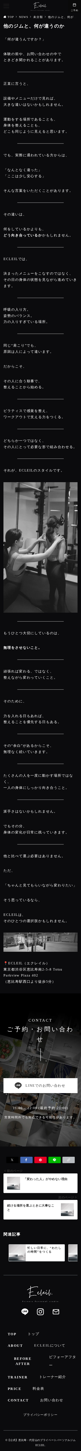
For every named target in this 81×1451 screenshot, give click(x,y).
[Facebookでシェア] (26, 1160)
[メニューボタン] (6, 6)
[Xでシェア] (12, 1160)
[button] (68, 1160)
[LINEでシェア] (54, 1160)
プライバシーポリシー (40, 1414)
